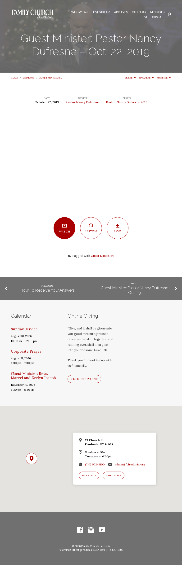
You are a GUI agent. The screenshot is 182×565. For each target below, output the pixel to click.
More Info (89, 475)
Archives (120, 12)
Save (117, 231)
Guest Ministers (102, 256)
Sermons (28, 77)
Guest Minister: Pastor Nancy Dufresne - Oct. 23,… (134, 290)
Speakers (145, 77)
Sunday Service (24, 329)
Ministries (157, 12)
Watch (64, 231)
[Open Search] (169, 14)
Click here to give (84, 379)
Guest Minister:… (50, 77)
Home (14, 77)
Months (162, 77)
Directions (113, 475)
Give (144, 17)
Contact (158, 17)
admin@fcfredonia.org (130, 464)
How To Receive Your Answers (47, 290)
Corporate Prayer (26, 351)
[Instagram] (91, 530)
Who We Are (80, 12)
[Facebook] (80, 530)
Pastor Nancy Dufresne (82, 102)
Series (129, 77)
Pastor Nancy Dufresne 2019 (126, 102)
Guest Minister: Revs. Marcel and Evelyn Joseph (33, 375)
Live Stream (101, 12)
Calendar (139, 12)
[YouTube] (102, 530)
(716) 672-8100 (95, 464)
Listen (91, 231)
